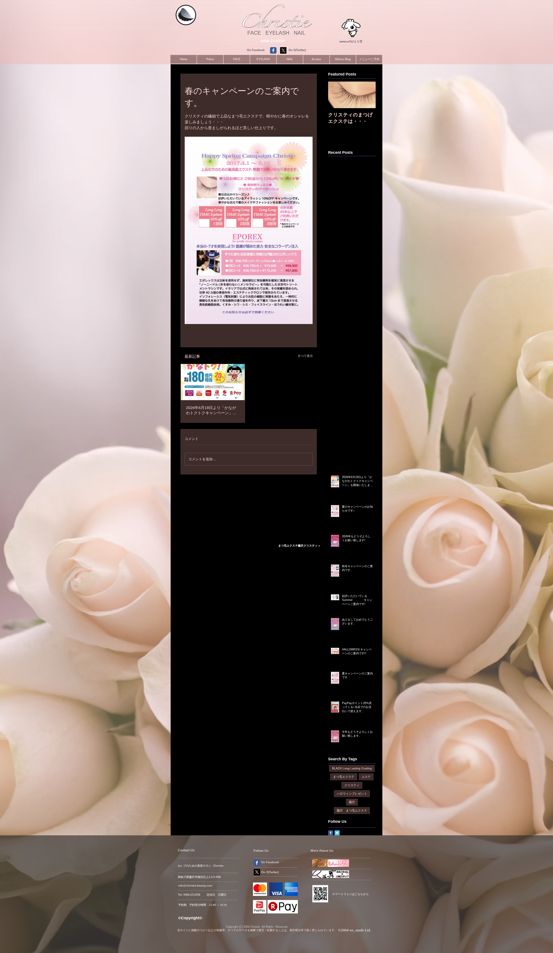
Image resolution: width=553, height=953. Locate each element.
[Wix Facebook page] (273, 50)
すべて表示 (305, 356)
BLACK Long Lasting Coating (352, 768)
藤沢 (352, 802)
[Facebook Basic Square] (330, 832)
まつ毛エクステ (343, 776)
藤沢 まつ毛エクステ (352, 810)
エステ (366, 776)
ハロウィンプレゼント (352, 793)
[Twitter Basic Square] (337, 832)
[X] (283, 50)
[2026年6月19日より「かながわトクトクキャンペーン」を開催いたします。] (213, 382)
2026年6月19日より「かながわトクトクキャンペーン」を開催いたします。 (211, 411)
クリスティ (351, 785)
